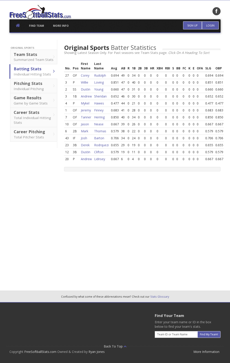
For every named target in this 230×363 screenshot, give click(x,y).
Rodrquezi (101, 145)
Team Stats (33, 57)
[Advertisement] (33, 215)
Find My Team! (209, 334)
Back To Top (114, 346)
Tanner (86, 117)
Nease (99, 124)
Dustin (85, 89)
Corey (85, 75)
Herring (99, 117)
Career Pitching (29, 134)
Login (210, 25)
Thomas (100, 131)
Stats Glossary (159, 296)
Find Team (36, 26)
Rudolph (100, 75)
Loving (99, 82)
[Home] (40, 12)
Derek (85, 145)
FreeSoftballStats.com (40, 352)
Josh (84, 138)
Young (98, 89)
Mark (84, 131)
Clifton (99, 152)
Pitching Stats (29, 86)
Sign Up (192, 25)
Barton (99, 138)
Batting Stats (32, 71)
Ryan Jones (96, 352)
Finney (99, 110)
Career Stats (32, 117)
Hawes (99, 103)
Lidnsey (99, 159)
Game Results (31, 100)
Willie (84, 82)
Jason (85, 124)
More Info (61, 26)
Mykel (85, 103)
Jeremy (86, 110)
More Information (206, 352)
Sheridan (100, 96)
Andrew (86, 96)
